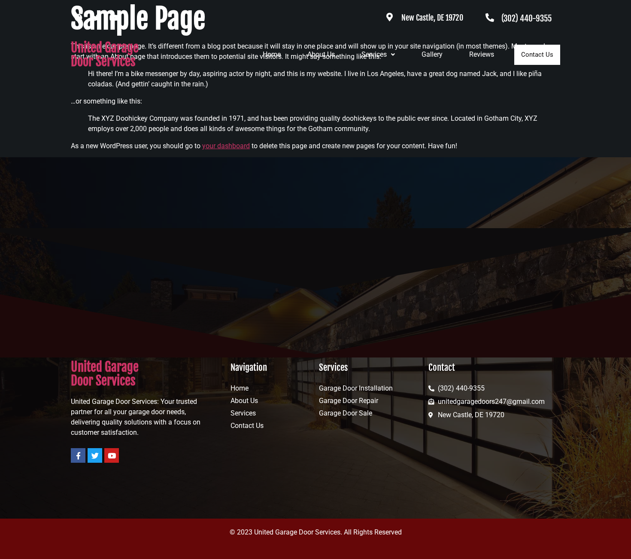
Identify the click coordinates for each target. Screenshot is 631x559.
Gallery (432, 54)
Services (374, 54)
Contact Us (537, 54)
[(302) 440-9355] (489, 17)
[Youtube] (113, 17)
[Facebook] (78, 17)
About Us (321, 54)
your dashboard (226, 146)
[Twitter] (96, 17)
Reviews (481, 54)
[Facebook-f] (78, 455)
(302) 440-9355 (526, 18)
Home (272, 54)
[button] (378, 54)
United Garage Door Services (105, 54)
